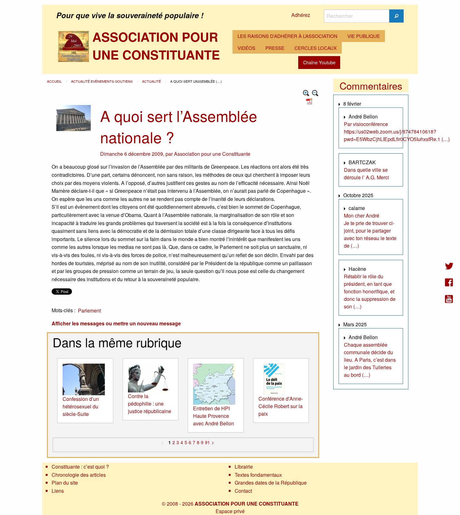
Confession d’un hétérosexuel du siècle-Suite (81, 406)
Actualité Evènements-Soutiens (102, 81)
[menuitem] (287, 36)
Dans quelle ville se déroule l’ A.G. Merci (366, 173)
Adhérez (300, 14)
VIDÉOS (246, 48)
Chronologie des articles (79, 474)
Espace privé (230, 511)
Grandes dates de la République (271, 482)
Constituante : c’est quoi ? (80, 466)
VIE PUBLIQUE (363, 36)
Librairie (244, 466)
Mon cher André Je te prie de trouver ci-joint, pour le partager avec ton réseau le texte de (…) (370, 230)
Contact (243, 490)
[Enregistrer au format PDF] (310, 100)
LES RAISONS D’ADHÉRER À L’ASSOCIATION (287, 36)
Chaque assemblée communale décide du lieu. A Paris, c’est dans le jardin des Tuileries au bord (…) (370, 359)
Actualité (152, 81)
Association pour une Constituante (212, 153)
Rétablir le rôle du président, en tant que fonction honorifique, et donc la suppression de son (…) (370, 291)
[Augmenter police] (306, 93)
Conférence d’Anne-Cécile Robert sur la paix (280, 406)
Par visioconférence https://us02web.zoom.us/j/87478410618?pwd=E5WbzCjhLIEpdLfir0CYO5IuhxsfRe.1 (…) (397, 131)
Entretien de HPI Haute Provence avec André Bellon (213, 416)
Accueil (55, 81)
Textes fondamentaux (258, 474)
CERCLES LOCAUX (315, 48)
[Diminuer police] (315, 93)
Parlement (89, 310)
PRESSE (274, 48)
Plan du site (65, 482)
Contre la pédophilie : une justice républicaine (149, 403)
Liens (58, 490)
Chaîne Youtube (319, 62)
